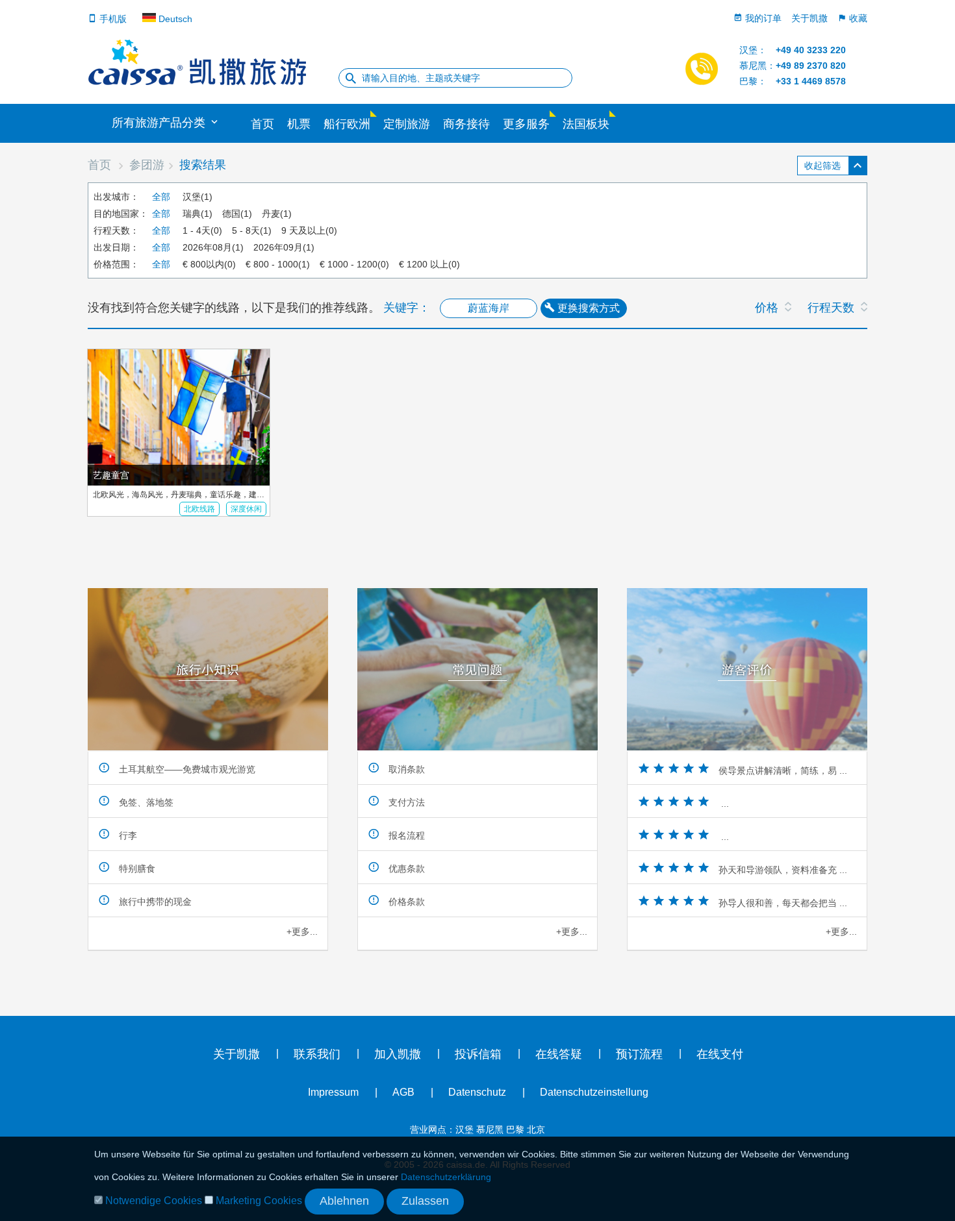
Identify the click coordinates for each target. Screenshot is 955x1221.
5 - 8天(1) (252, 230)
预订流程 (639, 1054)
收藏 (857, 18)
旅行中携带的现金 (154, 901)
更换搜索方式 (587, 308)
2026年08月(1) (213, 247)
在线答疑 (558, 1054)
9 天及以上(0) (309, 230)
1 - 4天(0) (202, 230)
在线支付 (719, 1054)
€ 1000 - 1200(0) (354, 264)
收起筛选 (822, 165)
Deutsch (174, 19)
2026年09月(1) (283, 247)
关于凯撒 (809, 18)
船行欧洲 (347, 123)
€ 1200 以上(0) (429, 264)
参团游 (146, 164)
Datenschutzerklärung (446, 1177)
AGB (403, 1092)
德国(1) (237, 213)
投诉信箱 (478, 1054)
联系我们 (317, 1054)
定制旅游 (406, 123)
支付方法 (405, 802)
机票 (299, 123)
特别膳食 (135, 868)
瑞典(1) (197, 213)
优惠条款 (405, 868)
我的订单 (762, 18)
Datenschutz (477, 1092)
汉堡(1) (197, 196)
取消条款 (405, 769)
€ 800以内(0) (209, 264)
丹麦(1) (277, 213)
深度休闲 (246, 508)
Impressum (333, 1092)
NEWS (932, 259)
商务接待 (466, 123)
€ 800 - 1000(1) (278, 264)
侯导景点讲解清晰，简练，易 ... (783, 770)
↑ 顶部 (19, 539)
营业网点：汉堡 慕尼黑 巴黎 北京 (477, 1129)
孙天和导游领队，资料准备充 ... (783, 870)
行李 (126, 835)
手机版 (112, 19)
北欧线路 (199, 508)
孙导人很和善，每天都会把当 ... (783, 903)
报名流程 (405, 835)
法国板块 (586, 123)
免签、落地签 (144, 802)
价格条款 (405, 901)
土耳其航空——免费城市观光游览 (185, 769)
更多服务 (526, 123)
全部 (161, 196)
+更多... (302, 931)
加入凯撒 (397, 1054)
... (724, 803)
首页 (262, 123)
